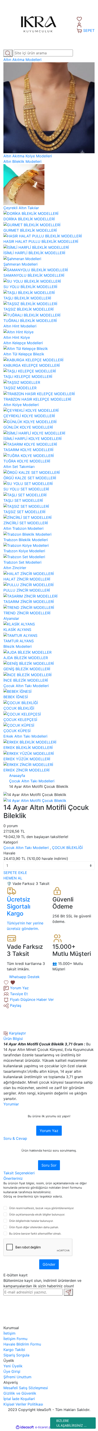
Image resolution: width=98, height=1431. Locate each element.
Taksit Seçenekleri (19, 1173)
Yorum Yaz (49, 1130)
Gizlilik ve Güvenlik (19, 1393)
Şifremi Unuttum (17, 1377)
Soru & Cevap (15, 1138)
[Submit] (68, 1292)
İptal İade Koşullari (19, 1398)
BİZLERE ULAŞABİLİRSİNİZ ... (71, 1423)
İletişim (9, 1333)
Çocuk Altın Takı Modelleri (26, 847)
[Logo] (36, 24)
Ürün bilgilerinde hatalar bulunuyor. (31, 1221)
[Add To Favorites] (9, 982)
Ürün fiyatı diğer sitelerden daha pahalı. (34, 1227)
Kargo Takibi (14, 1349)
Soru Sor (49, 1165)
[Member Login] (79, 24)
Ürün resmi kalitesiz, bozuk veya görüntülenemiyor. (41, 1208)
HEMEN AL (12, 878)
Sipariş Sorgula (16, 1355)
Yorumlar (11, 1104)
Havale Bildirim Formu (22, 1344)
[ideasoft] (25, 1427)
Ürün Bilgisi (13, 1038)
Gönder (49, 1264)
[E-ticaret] (48, 1427)
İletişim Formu (15, 1338)
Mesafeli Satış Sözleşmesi (25, 1388)
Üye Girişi (11, 1371)
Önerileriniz (13, 1178)
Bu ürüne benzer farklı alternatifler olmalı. (35, 1233)
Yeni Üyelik (13, 1366)
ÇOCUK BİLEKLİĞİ (67, 847)
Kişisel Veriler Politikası (23, 1404)
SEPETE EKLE (15, 872)
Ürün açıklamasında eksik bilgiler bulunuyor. (37, 1214)
